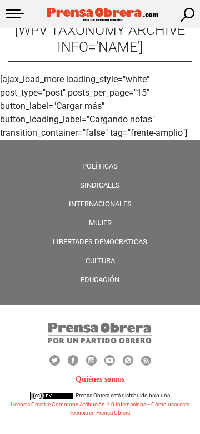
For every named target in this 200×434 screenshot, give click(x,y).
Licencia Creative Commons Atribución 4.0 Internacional (79, 404)
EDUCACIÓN (100, 279)
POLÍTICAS (100, 166)
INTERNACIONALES (100, 204)
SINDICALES (100, 185)
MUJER (100, 223)
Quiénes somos (100, 379)
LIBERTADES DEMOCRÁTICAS (100, 242)
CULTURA (100, 261)
